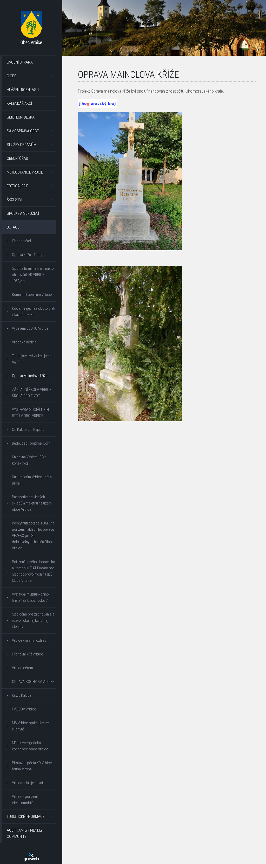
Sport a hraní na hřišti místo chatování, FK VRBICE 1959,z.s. (33, 274)
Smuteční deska (21, 117)
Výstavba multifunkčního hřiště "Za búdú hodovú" (30, 597)
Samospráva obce (23, 131)
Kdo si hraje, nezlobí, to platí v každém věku (33, 311)
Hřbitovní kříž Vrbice (27, 654)
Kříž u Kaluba (21, 695)
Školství (14, 199)
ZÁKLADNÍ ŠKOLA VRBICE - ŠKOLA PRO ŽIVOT (32, 392)
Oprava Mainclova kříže (30, 376)
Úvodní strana (20, 62)
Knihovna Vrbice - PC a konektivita (29, 460)
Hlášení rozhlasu (23, 89)
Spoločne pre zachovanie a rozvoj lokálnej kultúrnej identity (33, 620)
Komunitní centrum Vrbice (32, 294)
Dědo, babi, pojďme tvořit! (31, 443)
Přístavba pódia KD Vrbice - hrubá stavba (33, 766)
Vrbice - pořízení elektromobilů (25, 799)
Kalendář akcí (19, 103)
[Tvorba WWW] (31, 857)
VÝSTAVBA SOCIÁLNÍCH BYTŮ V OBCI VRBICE (30, 412)
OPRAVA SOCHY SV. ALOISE (33, 681)
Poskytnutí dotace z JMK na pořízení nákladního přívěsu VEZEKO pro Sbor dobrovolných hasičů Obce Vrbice (33, 535)
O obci (12, 76)
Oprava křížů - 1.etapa (28, 254)
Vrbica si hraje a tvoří (28, 782)
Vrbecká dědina (24, 342)
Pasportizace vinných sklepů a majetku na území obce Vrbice (32, 503)
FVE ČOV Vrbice (24, 709)
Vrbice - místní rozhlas (29, 640)
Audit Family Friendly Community (24, 833)
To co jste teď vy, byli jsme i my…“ (32, 359)
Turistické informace (25, 816)
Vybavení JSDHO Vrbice (30, 328)
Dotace (13, 227)
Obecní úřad (17, 158)
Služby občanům (21, 144)
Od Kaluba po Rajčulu (28, 429)
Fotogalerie (17, 186)
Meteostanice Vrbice (25, 172)
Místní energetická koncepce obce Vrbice (30, 746)
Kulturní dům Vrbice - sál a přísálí (32, 480)
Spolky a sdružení (23, 213)
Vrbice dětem (22, 668)
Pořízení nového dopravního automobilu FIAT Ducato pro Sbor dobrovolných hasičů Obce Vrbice (33, 571)
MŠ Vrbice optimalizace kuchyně (30, 726)
